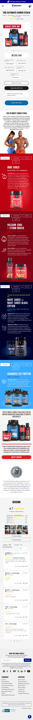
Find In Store (21, 685)
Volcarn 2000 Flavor (20, 68)
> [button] (21, 641)
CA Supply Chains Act (8, 689)
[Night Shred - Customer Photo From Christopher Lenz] (13, 532)
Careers (4, 680)
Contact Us (21, 689)
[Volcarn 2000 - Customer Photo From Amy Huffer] (19, 532)
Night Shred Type (9, 67)
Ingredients (16, 158)
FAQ (16, 162)
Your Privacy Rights (7, 683)
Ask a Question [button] (17, 540)
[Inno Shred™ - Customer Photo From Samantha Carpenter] (25, 532)
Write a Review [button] (17, 536)
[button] (24, 566)
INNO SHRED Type (21, 60)
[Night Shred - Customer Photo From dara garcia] (25, 527)
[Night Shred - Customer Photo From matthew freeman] (7, 532)
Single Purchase (16, 83)
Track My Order (22, 682)
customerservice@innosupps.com (19, 487)
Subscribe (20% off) (16, 88)
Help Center (21, 691)
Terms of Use (5, 666)
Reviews (27, 158)
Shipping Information (24, 683)
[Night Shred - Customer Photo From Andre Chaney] (19, 527)
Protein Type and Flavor (9, 61)
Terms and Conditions (8, 685)
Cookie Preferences (23, 693)
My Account (21, 680)
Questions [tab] (16, 545)
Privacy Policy (24, 665)
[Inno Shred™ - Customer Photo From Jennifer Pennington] (13, 527)
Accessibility (5, 687)
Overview (5, 158)
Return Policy (22, 687)
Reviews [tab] (5, 545)
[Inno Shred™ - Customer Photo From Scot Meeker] (7, 527)
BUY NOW (16, 457)
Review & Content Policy (7, 692)
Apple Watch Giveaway (8, 695)
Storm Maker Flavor (14, 74)
